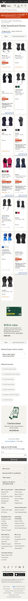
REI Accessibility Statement (14, 596)
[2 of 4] (20, 168)
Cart (21, 5)
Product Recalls (7, 592)
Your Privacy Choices (19, 586)
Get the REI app (14, 430)
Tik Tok (8, 567)
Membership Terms (14, 594)
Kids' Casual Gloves (9, 389)
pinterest (16, 567)
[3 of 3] (21, 84)
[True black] (16, 213)
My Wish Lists (5, 498)
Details (22, 448)
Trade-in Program (6, 530)
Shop (9, 6)
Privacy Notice (6, 588)
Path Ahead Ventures (21, 528)
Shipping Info (19, 503)
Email (2, 452)
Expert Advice (19, 521)
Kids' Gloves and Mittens (6, 21)
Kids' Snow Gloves (5, 22)
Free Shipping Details (21, 512)
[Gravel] (5, 171)
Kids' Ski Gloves (8, 399)
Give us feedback (10, 441)
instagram (4, 567)
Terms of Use (6, 586)
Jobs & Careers (5, 537)
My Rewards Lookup (7, 496)
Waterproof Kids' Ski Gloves (11, 394)
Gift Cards (4, 512)
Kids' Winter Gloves (17, 21)
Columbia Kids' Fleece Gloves (11, 374)
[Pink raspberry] (8, 171)
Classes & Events (19, 523)
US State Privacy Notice (19, 588)
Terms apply (19, 333)
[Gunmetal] (16, 130)
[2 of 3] (20, 84)
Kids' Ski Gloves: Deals (10, 369)
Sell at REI (4, 541)
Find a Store (4, 557)
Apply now (7, 335)
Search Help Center (6, 555)
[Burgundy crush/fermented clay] (5, 247)
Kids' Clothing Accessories (14, 20)
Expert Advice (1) (17, 31)
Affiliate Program (6, 544)
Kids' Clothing (4, 20)
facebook (12, 567)
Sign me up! (14, 459)
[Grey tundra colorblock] (3, 130)
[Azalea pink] (19, 213)
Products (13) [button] (6, 31)
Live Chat (4, 559)
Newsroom (18, 543)
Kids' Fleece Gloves (9, 384)
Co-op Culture (5, 539)
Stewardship (18, 548)
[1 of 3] (6, 127)
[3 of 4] (7, 53)
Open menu (25, 5)
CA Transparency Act (19, 592)
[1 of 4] (6, 53)
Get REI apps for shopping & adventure (14, 571)
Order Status (18, 492)
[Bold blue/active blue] (3, 247)
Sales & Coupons (19, 510)
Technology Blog (19, 546)
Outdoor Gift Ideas (6, 510)
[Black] (16, 87)
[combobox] (14, 10)
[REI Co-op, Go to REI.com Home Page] (3, 5)
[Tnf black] (8, 247)
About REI (17, 537)
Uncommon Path (19, 525)
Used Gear (4, 527)
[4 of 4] (8, 53)
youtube (19, 567)
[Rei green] (19, 87)
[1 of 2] (20, 53)
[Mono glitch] (3, 171)
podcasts (23, 567)
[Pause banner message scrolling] (26, 14)
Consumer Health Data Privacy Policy (14, 590)
